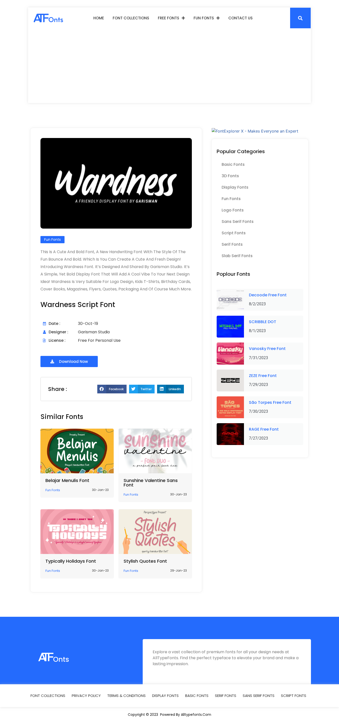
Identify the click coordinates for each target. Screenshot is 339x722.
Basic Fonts (233, 164)
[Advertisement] (169, 66)
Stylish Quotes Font (145, 561)
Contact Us (240, 18)
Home (98, 18)
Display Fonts (235, 187)
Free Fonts (168, 18)
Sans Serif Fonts (238, 221)
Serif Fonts (232, 244)
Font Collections (131, 18)
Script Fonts (234, 233)
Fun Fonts (204, 18)
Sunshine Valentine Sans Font (151, 482)
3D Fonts (230, 176)
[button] (300, 18)
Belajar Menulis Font (67, 480)
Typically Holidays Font (70, 561)
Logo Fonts (233, 210)
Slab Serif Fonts (237, 256)
